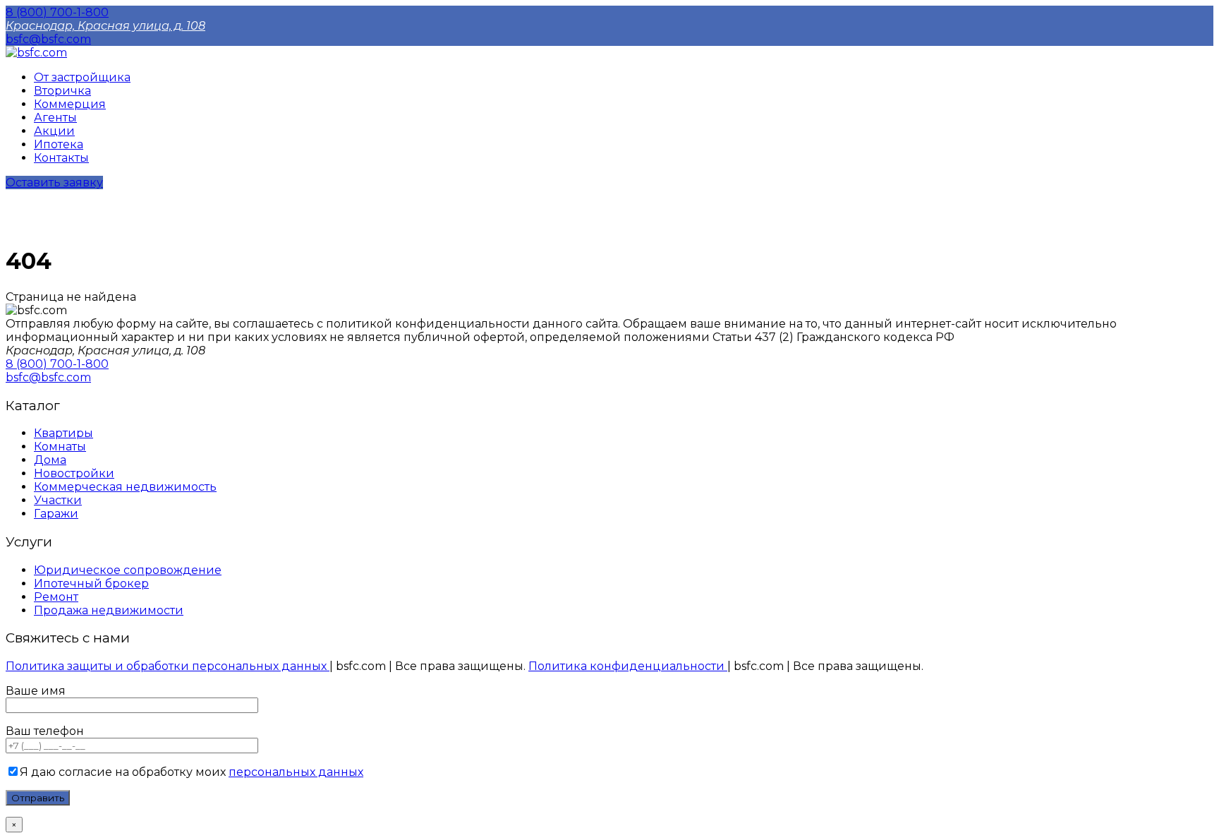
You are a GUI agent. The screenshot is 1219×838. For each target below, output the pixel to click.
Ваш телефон (45, 731)
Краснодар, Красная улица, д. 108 (105, 25)
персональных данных (296, 772)
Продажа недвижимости (108, 610)
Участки (58, 500)
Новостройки (74, 473)
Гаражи (56, 513)
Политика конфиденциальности (627, 666)
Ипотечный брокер (91, 583)
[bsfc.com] (36, 52)
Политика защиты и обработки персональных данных (167, 666)
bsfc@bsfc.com (48, 39)
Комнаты (60, 446)
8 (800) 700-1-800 (57, 12)
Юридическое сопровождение (128, 570)
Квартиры (63, 433)
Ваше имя (36, 691)
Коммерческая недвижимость (125, 486)
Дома (50, 460)
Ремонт (56, 597)
